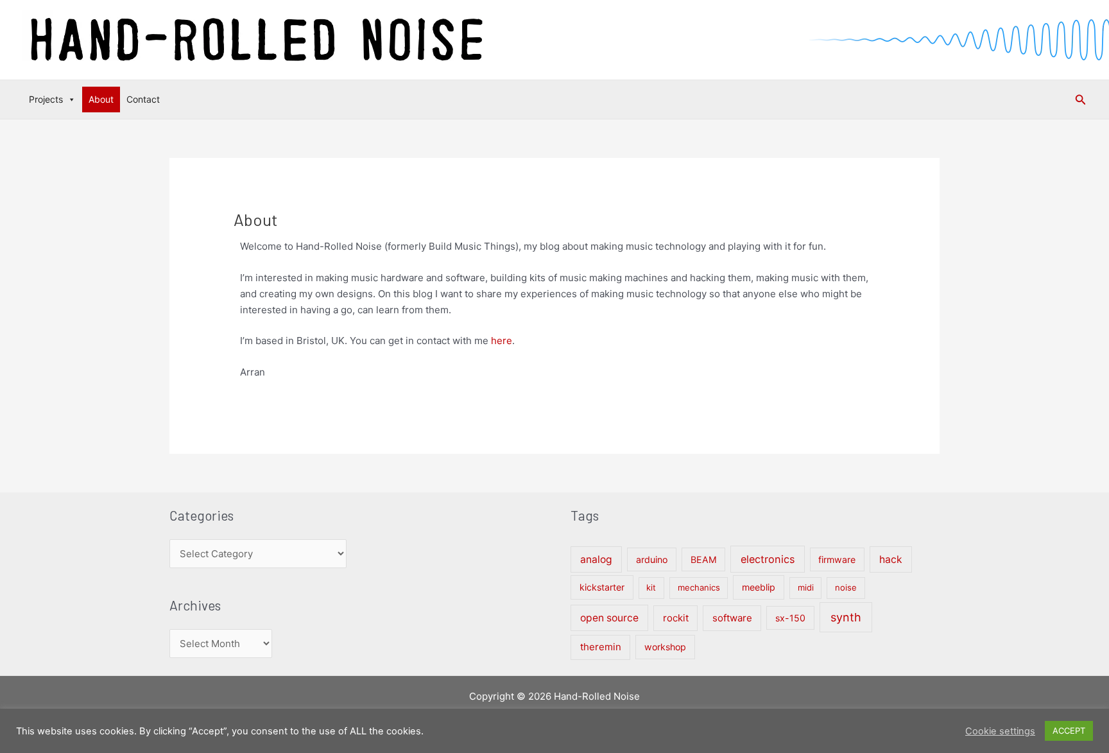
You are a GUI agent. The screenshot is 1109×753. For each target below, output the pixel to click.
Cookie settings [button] (1000, 731)
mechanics (699, 587)
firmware (836, 559)
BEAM (704, 559)
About (101, 99)
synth (845, 617)
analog (596, 559)
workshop (665, 646)
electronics (768, 559)
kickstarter (602, 587)
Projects (46, 99)
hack (890, 559)
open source (609, 618)
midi (806, 587)
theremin (600, 647)
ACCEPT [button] (1069, 730)
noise (846, 587)
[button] (1081, 100)
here (501, 340)
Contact (143, 99)
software (732, 618)
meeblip (758, 587)
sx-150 (790, 617)
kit (651, 587)
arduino (651, 559)
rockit (676, 618)
